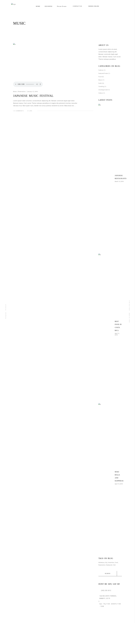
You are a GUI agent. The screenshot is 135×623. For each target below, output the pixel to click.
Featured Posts (103, 73)
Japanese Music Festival (33, 95)
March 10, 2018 (119, 181)
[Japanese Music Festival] (53, 65)
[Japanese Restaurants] (105, 178)
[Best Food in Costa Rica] (105, 327)
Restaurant (109, 565)
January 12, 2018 (32, 91)
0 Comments (19, 111)
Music (15, 91)
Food (100, 76)
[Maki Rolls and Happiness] (105, 477)
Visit (114, 565)
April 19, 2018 (119, 484)
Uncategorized (103, 90)
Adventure (101, 562)
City (106, 562)
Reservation (21, 91)
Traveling (101, 86)
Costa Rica (111, 562)
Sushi (100, 83)
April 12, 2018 (117, 334)
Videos (100, 93)
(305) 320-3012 (129, 305)
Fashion (100, 70)
